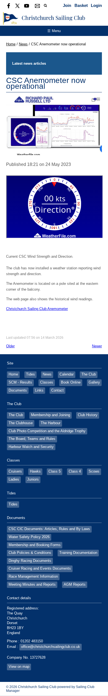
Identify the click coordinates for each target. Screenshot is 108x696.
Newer (97, 346)
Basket (81, 5)
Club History (87, 415)
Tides (30, 374)
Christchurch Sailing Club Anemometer (37, 309)
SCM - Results (20, 382)
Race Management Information (33, 576)
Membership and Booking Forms (35, 545)
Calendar (67, 374)
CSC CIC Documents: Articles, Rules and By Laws (49, 529)
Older (10, 346)
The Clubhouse (21, 423)
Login (96, 5)
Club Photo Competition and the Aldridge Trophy (47, 431)
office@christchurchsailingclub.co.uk (50, 647)
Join (67, 5)
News (23, 44)
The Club (88, 374)
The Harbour (50, 423)
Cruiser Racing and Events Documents (40, 568)
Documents (18, 390)
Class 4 (75, 471)
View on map (19, 667)
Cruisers (15, 471)
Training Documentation (78, 553)
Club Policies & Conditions (30, 553)
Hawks (35, 471)
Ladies (14, 479)
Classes (46, 382)
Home (11, 44)
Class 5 (54, 471)
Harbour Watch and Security (31, 447)
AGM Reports (75, 584)
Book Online (71, 382)
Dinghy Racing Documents (30, 561)
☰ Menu (54, 31)
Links (39, 390)
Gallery (94, 382)
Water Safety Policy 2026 (29, 537)
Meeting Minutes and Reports (32, 584)
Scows (94, 471)
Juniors (33, 479)
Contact (57, 390)
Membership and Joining (50, 415)
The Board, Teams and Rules (32, 439)
